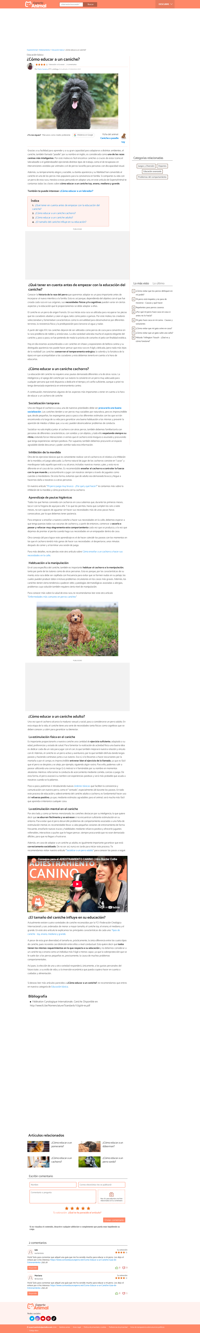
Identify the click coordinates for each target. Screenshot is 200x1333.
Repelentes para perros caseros (150, 307)
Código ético (33, 1331)
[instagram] (37, 1318)
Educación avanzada (152, 171)
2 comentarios (71, 65)
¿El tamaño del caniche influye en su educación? (61, 222)
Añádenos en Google (85, 135)
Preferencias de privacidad (118, 1327)
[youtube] (42, 1318)
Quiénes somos (64, 1327)
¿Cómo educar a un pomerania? (61, 1144)
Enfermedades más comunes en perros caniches (52, 597)
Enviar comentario (114, 1220)
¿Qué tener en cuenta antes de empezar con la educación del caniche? (66, 207)
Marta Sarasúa (43, 69)
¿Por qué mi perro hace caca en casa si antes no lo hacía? (153, 314)
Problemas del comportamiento (152, 177)
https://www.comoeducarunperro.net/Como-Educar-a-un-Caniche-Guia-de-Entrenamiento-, (72, 1261)
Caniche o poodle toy (112, 140)
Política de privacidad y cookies (95, 1327)
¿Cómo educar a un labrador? (76, 191)
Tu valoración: (60, 1212)
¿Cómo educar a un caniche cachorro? (55, 213)
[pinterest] (48, 1318)
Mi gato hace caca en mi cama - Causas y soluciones (154, 322)
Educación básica (58, 50)
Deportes (162, 166)
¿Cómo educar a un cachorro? (61, 1160)
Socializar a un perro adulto (79, 850)
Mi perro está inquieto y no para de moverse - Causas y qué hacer (151, 301)
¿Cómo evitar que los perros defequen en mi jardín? (154, 293)
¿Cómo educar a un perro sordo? (113, 1160)
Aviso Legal (77, 1327)
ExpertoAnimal (32, 50)
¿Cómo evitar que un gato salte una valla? (154, 333)
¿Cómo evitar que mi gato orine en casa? (154, 328)
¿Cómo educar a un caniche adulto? (54, 218)
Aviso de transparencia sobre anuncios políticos (147, 1327)
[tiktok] (53, 1318)
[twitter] (32, 1318)
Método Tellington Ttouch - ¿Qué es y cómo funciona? (153, 339)
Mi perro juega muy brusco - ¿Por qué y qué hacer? (72, 486)
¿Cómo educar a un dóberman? (113, 1144)
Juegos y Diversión (146, 166)
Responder (33, 1267)
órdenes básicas (82, 786)
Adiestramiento (44, 50)
